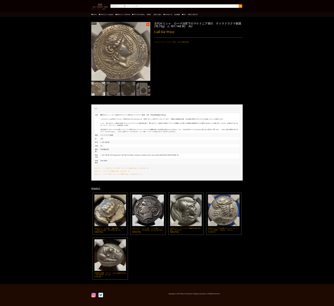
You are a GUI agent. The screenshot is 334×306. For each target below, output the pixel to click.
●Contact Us (167, 14)
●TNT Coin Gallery (138, 14)
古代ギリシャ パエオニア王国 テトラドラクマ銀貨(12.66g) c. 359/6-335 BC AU (118, 174)
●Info (184, 14)
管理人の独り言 (193, 14)
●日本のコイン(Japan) (106, 14)
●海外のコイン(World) (122, 14)
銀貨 (187, 42)
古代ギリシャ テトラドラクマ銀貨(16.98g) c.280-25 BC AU (112, 171)
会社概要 (177, 14)
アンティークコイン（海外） (169, 42)
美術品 (149, 14)
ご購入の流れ (157, 14)
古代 (179, 42)
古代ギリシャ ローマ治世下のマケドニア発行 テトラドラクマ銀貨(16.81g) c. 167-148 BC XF (121, 168)
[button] (147, 24)
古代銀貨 (183, 42)
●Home (94, 14)
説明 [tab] (95, 108)
